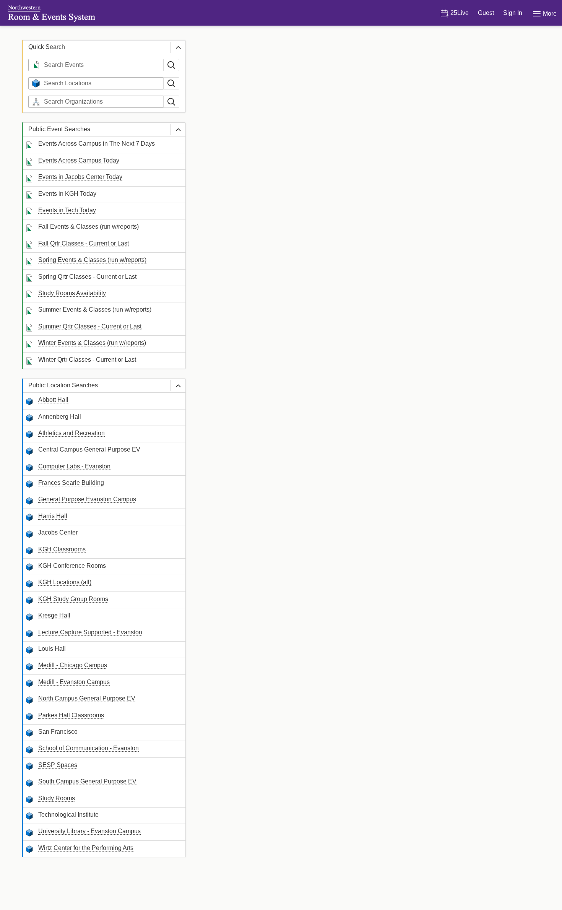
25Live (459, 13)
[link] (96, 144)
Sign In (512, 13)
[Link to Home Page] (48, 13)
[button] (177, 47)
